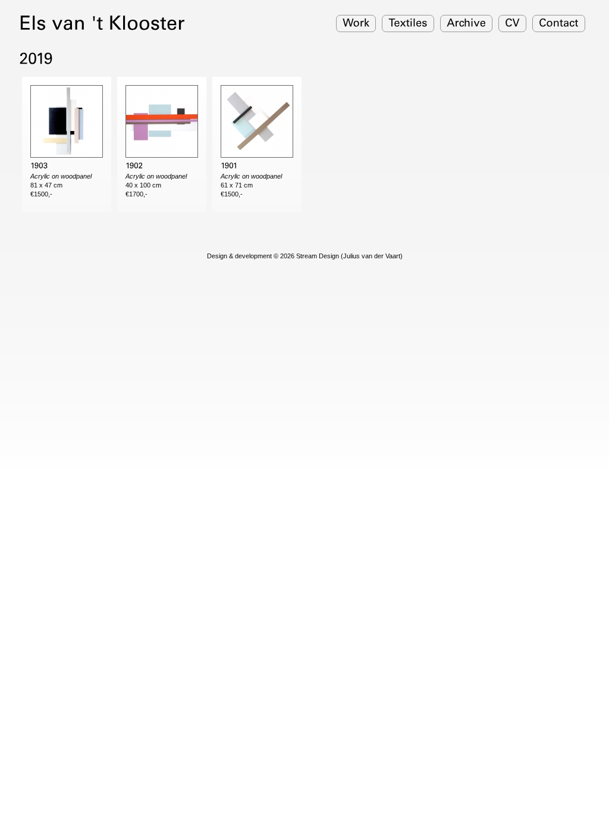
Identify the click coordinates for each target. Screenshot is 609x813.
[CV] (512, 23)
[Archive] (466, 23)
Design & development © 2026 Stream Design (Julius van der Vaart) (305, 255)
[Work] (356, 23)
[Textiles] (408, 23)
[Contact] (558, 23)
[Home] (102, 22)
